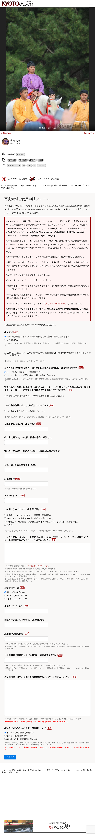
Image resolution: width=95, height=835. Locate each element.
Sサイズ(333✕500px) (15, 592)
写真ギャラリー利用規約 (54, 303)
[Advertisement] (47, 797)
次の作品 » (89, 133)
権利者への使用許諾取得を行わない (22, 739)
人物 (29, 165)
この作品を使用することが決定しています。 (26, 411)
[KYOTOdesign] (17, 5)
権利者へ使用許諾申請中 (17, 736)
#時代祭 (32, 160)
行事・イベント (14, 165)
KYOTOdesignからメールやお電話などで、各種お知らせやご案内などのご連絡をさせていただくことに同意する (47, 354)
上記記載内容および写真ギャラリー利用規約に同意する (31, 325)
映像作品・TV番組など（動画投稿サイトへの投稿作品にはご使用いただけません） (43, 522)
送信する (10, 757)
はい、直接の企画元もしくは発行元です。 (25, 372)
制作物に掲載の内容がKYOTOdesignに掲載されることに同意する (35, 396)
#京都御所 (12, 160)
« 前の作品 (6, 133)
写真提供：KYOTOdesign (38, 566)
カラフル (41, 165)
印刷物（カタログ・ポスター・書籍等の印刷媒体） (29, 515)
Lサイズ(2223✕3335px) (16, 599)
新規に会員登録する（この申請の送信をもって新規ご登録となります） (38, 337)
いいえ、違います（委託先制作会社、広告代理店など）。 (32, 375)
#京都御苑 (23, 160)
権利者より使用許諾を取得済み (20, 733)
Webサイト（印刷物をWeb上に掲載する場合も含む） (30, 518)
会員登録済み (12, 340)
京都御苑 (20, 154)
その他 (9, 525)
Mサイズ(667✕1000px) (16, 595)
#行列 (40, 160)
